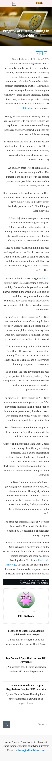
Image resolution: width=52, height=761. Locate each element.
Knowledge (28, 583)
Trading (43, 583)
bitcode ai (28, 108)
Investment (40, 580)
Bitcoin (45, 278)
